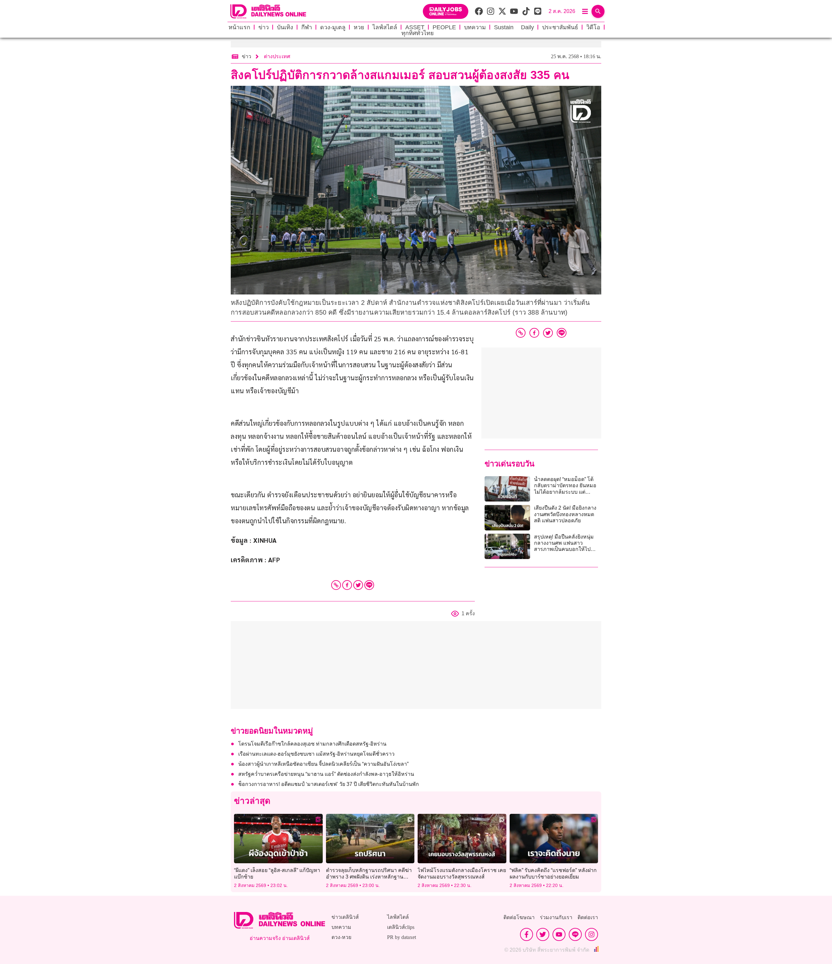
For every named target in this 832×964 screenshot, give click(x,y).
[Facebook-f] (526, 934)
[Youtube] (559, 934)
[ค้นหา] (598, 11)
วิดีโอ (593, 27)
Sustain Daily (514, 27)
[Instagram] (591, 934)
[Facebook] (347, 585)
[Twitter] (358, 585)
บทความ (475, 27)
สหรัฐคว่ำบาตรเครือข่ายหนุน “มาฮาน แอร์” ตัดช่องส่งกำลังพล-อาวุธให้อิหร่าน (326, 774)
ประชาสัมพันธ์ (560, 27)
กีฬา (306, 27)
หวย (359, 27)
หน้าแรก (239, 27)
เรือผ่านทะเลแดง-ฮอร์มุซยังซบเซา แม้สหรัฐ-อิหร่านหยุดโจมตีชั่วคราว (316, 754)
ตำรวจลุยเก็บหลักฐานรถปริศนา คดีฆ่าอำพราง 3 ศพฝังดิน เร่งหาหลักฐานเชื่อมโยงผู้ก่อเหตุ (369, 876)
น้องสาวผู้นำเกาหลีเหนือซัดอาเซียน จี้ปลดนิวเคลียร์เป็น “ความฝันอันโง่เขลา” (323, 764)
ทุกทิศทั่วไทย (417, 33)
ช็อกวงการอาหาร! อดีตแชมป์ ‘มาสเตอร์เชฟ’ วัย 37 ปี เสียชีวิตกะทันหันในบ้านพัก (329, 784)
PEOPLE (444, 27)
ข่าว (263, 27)
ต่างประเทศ (277, 56)
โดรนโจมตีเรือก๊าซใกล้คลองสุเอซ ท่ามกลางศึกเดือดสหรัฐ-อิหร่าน (312, 744)
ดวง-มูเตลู (332, 27)
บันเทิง (285, 27)
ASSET (414, 27)
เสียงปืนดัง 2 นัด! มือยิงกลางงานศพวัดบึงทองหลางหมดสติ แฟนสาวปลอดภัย (565, 514)
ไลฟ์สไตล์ (384, 27)
